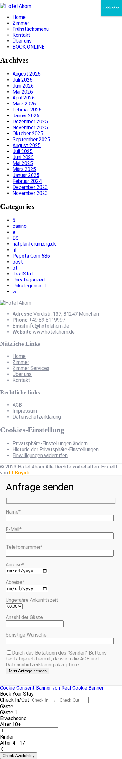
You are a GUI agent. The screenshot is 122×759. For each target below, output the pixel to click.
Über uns (22, 41)
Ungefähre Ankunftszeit (32, 600)
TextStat (23, 274)
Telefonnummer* (24, 547)
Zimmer (21, 23)
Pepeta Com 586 (31, 256)
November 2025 (30, 128)
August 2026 (27, 74)
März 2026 (24, 104)
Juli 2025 (23, 151)
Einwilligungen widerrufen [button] (40, 455)
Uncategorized (29, 280)
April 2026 (24, 98)
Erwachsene (13, 718)
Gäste (6, 706)
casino (20, 226)
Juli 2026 (23, 80)
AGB (17, 405)
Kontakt (21, 35)
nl (14, 250)
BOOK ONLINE (28, 47)
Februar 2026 (27, 110)
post (18, 262)
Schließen (111, 8)
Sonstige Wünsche (26, 635)
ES (15, 238)
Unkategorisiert (29, 286)
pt (15, 268)
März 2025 (24, 169)
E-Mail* (14, 529)
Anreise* (15, 565)
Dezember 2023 (30, 187)
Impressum (25, 411)
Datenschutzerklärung (37, 417)
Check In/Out (14, 700)
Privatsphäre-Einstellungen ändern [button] (50, 443)
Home (19, 17)
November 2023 (30, 193)
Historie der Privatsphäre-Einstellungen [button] (56, 449)
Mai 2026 (23, 92)
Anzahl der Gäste (24, 617)
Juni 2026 (23, 86)
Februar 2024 (27, 181)
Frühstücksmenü (31, 29)
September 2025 (31, 139)
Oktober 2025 (28, 133)
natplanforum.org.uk (34, 244)
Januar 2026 (26, 116)
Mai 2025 (23, 163)
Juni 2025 (23, 157)
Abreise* (15, 582)
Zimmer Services (31, 368)
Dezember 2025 (30, 122)
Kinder (7, 737)
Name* (13, 512)
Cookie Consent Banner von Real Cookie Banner (52, 688)
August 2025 (27, 145)
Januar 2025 (26, 175)
